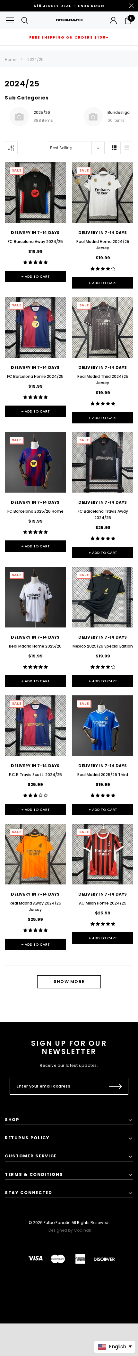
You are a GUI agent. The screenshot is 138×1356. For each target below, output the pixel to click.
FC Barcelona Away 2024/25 (35, 241)
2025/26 (42, 112)
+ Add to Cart (35, 276)
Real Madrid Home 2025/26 (35, 646)
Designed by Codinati (69, 1230)
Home (10, 59)
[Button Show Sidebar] (11, 148)
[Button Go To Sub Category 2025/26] (19, 116)
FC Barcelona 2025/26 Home (35, 511)
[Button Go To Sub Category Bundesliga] (93, 116)
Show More (69, 982)
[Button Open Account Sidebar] (113, 20)
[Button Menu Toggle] (10, 20)
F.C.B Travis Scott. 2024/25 (35, 774)
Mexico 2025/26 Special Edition (103, 646)
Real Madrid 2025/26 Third (102, 774)
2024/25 (35, 59)
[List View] (126, 148)
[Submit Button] (116, 1086)
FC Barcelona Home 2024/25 (35, 376)
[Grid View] (114, 148)
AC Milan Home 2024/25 (102, 903)
